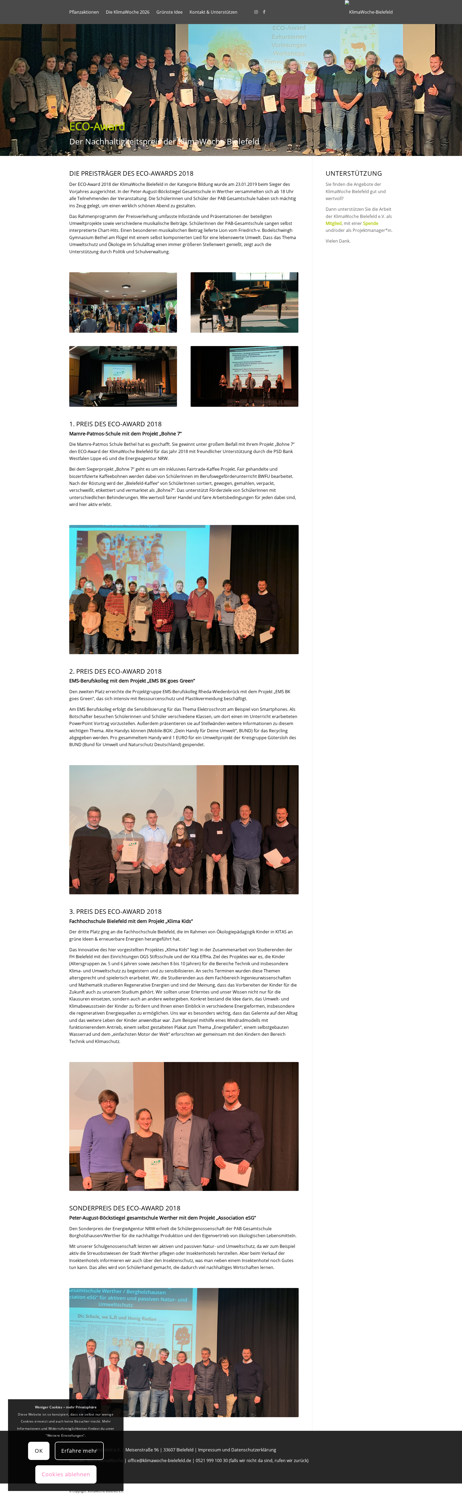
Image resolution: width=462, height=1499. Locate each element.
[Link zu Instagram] (256, 12)
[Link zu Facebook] (264, 12)
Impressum (209, 1450)
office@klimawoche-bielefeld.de (159, 1460)
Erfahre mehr (79, 1450)
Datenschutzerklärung (253, 1450)
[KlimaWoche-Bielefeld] (369, 12)
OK (39, 1450)
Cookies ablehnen (66, 1474)
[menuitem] (84, 12)
